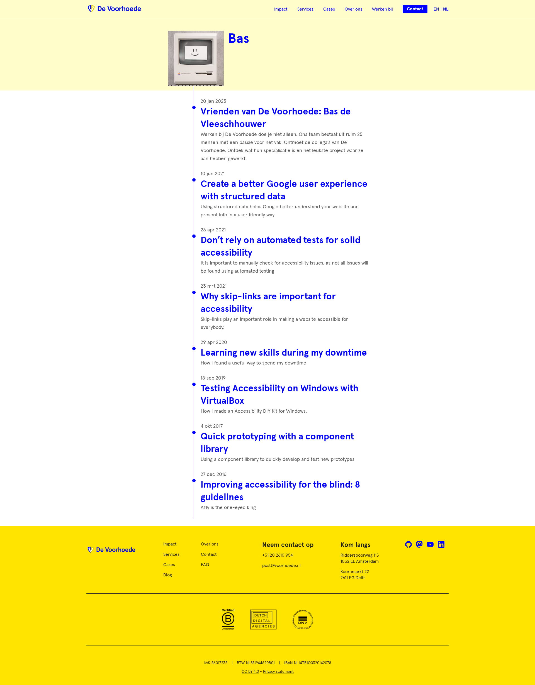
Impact (281, 9)
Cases (329, 9)
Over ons (353, 9)
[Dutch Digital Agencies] (263, 619)
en (436, 9)
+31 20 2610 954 (277, 555)
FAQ (205, 564)
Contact (209, 554)
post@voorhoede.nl (281, 565)
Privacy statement (278, 672)
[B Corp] (228, 619)
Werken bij (382, 9)
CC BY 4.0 (250, 672)
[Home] (111, 551)
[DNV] (302, 619)
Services (305, 9)
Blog (167, 575)
